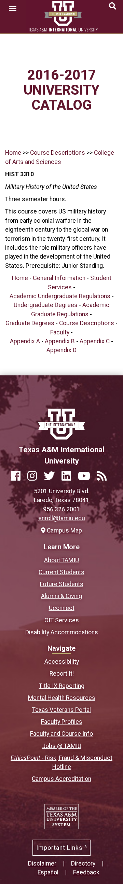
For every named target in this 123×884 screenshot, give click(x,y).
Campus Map (63, 530)
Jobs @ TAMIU (61, 746)
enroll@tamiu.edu (61, 518)
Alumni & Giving (61, 596)
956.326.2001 (61, 509)
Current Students (61, 572)
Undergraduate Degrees (46, 305)
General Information (59, 278)
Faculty (59, 332)
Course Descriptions (57, 152)
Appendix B (60, 341)
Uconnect (61, 608)
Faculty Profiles (61, 721)
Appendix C (95, 341)
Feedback (86, 872)
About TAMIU (61, 560)
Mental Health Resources (61, 697)
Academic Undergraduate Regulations (60, 296)
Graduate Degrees (29, 323)
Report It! (62, 673)
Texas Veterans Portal (61, 709)
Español (48, 872)
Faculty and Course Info (61, 733)
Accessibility (61, 661)
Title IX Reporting (61, 685)
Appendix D (61, 350)
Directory (83, 863)
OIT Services (61, 620)
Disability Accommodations (61, 632)
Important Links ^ (61, 847)
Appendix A (25, 341)
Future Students (61, 584)
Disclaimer (42, 863)
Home (13, 152)
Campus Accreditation (61, 778)
